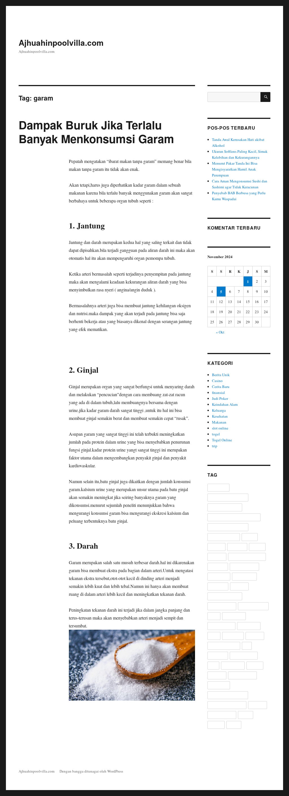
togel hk (254, 665)
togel (216, 434)
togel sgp (257, 705)
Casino (144, 43)
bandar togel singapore (227, 527)
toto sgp (216, 725)
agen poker (218, 487)
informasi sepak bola (247, 557)
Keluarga (219, 410)
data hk (250, 537)
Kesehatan (220, 416)
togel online (218, 685)
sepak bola (233, 636)
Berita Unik (221, 374)
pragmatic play (221, 626)
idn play (257, 547)
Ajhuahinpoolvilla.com (61, 42)
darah (23, 176)
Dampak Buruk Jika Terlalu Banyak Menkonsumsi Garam (96, 132)
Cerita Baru (170, 43)
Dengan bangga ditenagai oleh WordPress (91, 771)
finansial (218, 392)
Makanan (219, 422)
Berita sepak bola (223, 537)
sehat (213, 636)
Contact (262, 43)
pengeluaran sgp (253, 606)
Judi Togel (217, 567)
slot (247, 646)
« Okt (220, 332)
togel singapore (221, 715)
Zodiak (233, 725)
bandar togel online (224, 507)
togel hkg (216, 675)
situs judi (255, 636)
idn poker (216, 557)
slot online (220, 428)
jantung (24, 182)
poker (213, 616)
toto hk (245, 715)
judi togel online (244, 567)
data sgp (216, 547)
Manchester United (224, 596)
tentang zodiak (244, 655)
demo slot (237, 547)
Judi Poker (200, 43)
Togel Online (222, 439)
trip (214, 445)
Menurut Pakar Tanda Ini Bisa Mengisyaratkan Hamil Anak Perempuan (234, 169)
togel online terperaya (226, 705)
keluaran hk (218, 576)
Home (123, 43)
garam (35, 176)
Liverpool (239, 586)
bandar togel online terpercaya (234, 517)
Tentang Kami (233, 43)
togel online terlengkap (227, 695)
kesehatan (217, 586)
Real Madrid (249, 626)
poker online (234, 616)
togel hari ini (233, 665)
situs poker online (223, 646)
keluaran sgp (244, 576)
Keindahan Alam (225, 404)
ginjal (46, 176)
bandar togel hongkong (227, 497)
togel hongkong (242, 675)
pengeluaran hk (221, 606)
